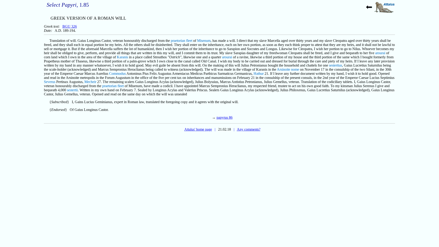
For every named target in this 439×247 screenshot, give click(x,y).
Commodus (117, 73)
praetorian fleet (181, 41)
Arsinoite (283, 69)
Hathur (259, 73)
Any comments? (248, 129)
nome (295, 69)
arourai (380, 53)
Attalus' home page (198, 129)
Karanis (122, 57)
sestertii (72, 90)
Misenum (204, 41)
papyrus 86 (225, 117)
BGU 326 (69, 26)
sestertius (335, 65)
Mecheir (90, 82)
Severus (49, 82)
